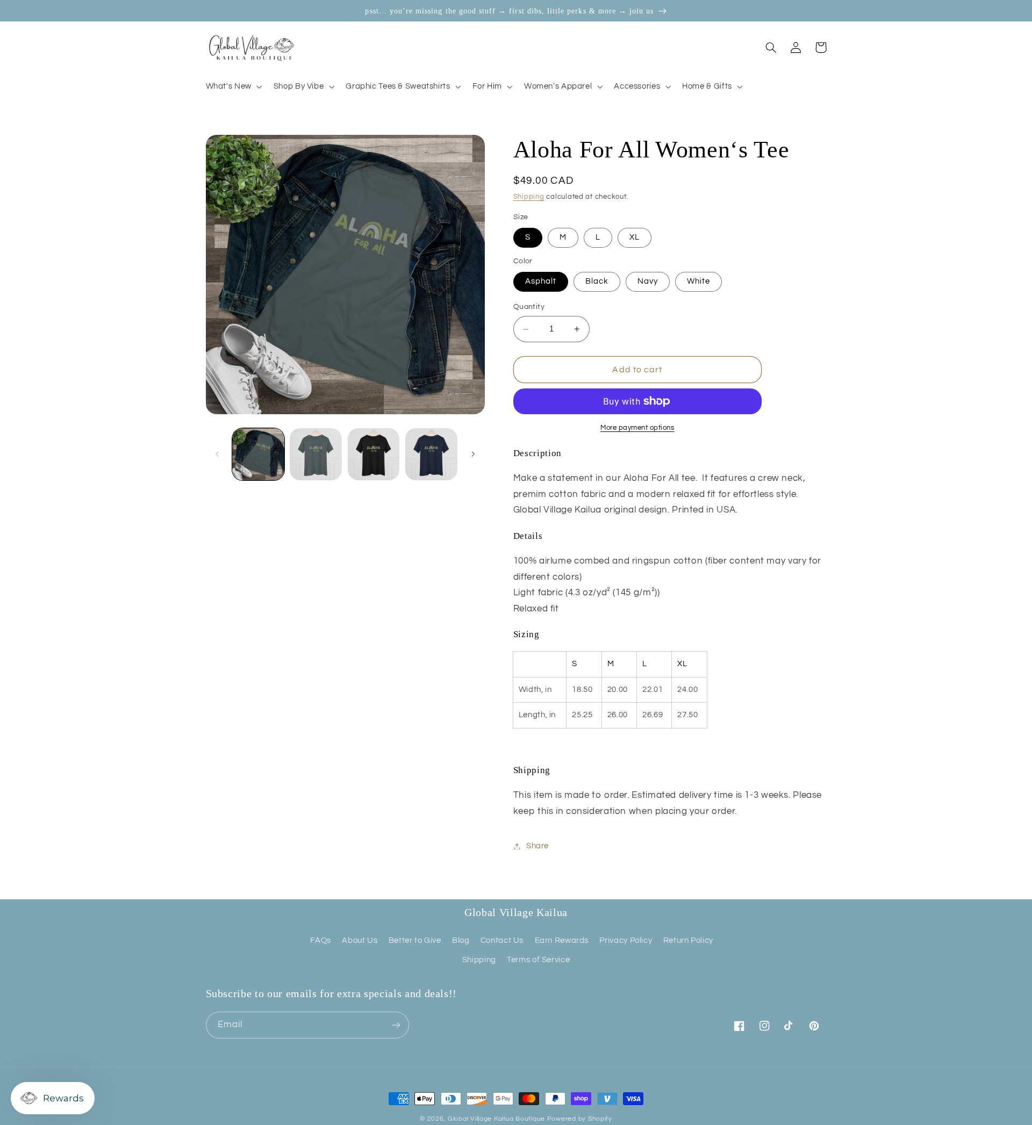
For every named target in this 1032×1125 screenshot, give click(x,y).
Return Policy (688, 940)
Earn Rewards (562, 940)
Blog (461, 940)
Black (596, 282)
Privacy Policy (625, 940)
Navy (647, 282)
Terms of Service (538, 960)
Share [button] (537, 846)
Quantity (528, 307)
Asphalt (540, 282)
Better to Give (415, 940)
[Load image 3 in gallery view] (374, 454)
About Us (359, 940)
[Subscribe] (395, 1025)
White (698, 282)
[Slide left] (218, 454)
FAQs (320, 940)
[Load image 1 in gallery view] (258, 454)
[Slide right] (473, 454)
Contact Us (502, 940)
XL (634, 238)
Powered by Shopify (579, 1119)
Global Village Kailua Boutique (496, 1119)
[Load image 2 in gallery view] (316, 454)
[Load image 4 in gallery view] (431, 454)
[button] (233, 86)
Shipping (528, 197)
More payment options (637, 427)
